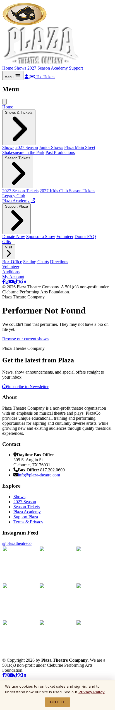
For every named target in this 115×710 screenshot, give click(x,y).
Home (7, 68)
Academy (59, 68)
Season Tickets (26, 506)
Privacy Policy (91, 692)
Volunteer (64, 236)
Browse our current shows (25, 338)
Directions (59, 261)
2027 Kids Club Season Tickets (67, 190)
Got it (57, 702)
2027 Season (38, 68)
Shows (20, 68)
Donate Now (13, 236)
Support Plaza (25, 516)
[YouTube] (11, 281)
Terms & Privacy (28, 521)
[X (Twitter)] (20, 281)
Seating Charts (36, 261)
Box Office (12, 261)
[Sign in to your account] (27, 76)
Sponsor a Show (40, 236)
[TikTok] (16, 281)
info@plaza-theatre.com (39, 474)
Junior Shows (51, 147)
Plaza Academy (27, 511)
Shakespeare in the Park (23, 152)
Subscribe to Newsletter (28, 386)
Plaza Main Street (79, 147)
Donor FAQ (85, 236)
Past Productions (60, 152)
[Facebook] (3, 281)
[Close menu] (4, 102)
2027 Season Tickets (20, 190)
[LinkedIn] (24, 281)
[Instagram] (7, 281)
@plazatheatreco (17, 543)
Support (76, 68)
